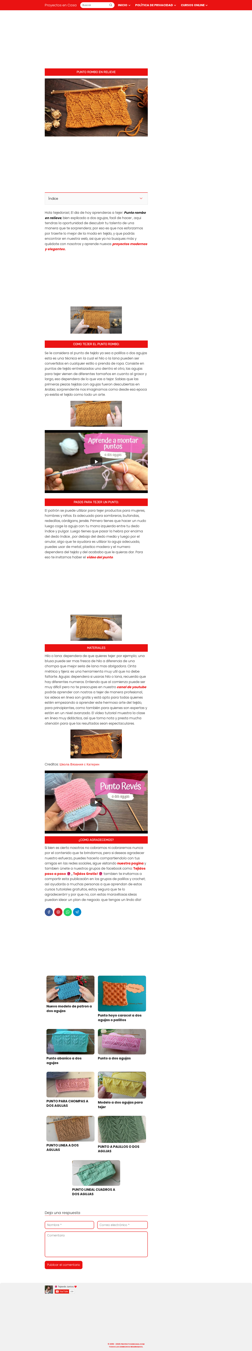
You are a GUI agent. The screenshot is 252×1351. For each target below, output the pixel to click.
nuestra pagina (130, 863)
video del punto (99, 557)
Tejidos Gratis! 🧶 (88, 873)
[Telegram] (77, 912)
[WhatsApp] (68, 912)
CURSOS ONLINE (193, 5)
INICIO (122, 5)
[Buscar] (110, 5)
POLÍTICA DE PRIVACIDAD (154, 5)
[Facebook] (49, 912)
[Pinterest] (58, 912)
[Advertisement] (126, 39)
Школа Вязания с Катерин (79, 764)
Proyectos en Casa (61, 5)
